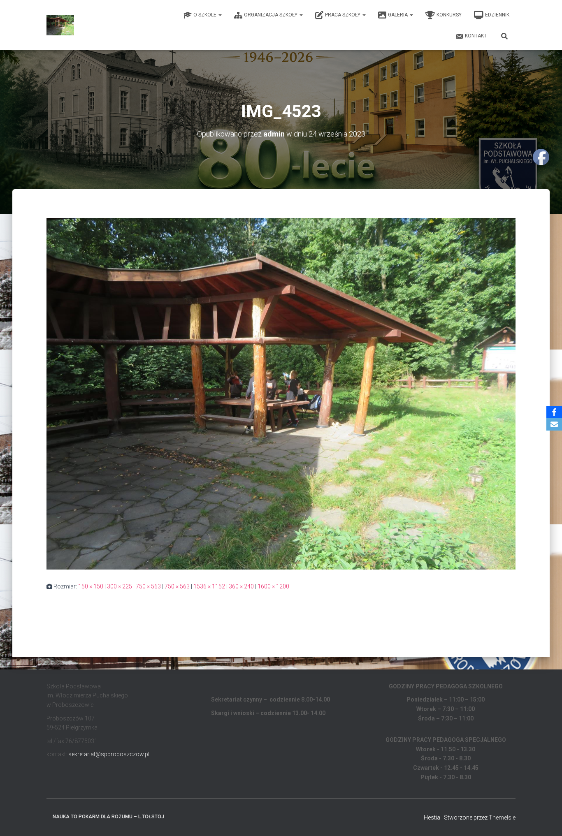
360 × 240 (241, 586)
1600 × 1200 (273, 586)
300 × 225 (119, 586)
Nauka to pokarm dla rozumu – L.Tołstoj (108, 817)
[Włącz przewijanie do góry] (545, 819)
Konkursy (449, 15)
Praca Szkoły (343, 15)
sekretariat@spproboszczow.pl (108, 754)
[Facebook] (554, 412)
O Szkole (205, 15)
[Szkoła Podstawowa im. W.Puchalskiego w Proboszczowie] (60, 25)
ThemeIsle (502, 817)
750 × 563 (148, 586)
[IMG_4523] (281, 393)
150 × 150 (90, 586)
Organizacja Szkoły (271, 15)
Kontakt (476, 36)
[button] (220, 15)
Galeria (398, 15)
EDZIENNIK (497, 15)
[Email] (554, 424)
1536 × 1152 (209, 586)
